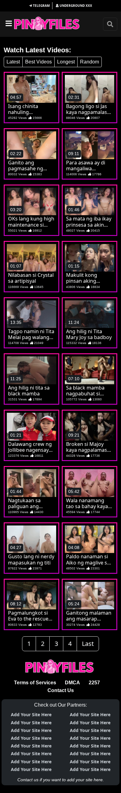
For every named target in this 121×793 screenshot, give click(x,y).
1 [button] (29, 643)
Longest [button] (66, 61)
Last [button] (88, 643)
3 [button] (56, 643)
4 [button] (70, 643)
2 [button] (42, 643)
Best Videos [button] (38, 61)
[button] (39, 5)
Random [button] (89, 61)
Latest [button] (13, 61)
